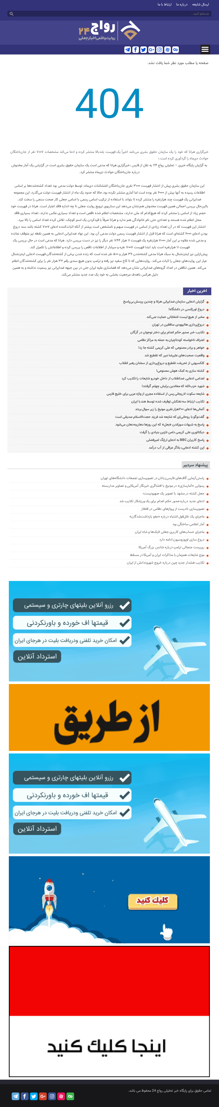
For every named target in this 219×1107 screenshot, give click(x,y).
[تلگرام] (127, 49)
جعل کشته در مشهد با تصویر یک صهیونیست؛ (173, 493)
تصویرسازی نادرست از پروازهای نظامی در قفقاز (172, 509)
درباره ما (182, 4)
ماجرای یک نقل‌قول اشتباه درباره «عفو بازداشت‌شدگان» (166, 516)
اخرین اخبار (197, 291)
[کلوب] (175, 49)
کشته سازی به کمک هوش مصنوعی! (180, 370)
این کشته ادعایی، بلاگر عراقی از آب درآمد (176, 447)
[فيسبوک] (135, 49)
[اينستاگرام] (159, 49)
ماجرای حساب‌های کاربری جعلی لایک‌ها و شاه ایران (169, 532)
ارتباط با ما (165, 4)
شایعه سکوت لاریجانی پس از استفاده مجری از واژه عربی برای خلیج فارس (155, 394)
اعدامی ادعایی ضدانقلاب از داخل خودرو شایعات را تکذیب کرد (163, 378)
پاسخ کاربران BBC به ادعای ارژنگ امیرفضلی (175, 440)
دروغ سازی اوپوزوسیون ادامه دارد (181, 539)
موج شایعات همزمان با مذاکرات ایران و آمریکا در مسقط (167, 555)
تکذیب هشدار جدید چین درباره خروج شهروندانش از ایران (165, 562)
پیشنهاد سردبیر (195, 465)
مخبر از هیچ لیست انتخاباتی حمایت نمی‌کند (175, 317)
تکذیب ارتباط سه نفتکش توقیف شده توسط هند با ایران (167, 401)
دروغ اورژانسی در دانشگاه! (186, 309)
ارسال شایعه (200, 4)
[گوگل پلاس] (151, 49)
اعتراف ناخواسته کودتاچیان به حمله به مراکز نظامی (170, 340)
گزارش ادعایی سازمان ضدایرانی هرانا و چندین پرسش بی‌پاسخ (163, 301)
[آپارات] (167, 49)
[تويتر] (143, 49)
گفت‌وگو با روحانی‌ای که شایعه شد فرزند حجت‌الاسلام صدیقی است (159, 417)
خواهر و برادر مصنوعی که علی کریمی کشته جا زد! (171, 347)
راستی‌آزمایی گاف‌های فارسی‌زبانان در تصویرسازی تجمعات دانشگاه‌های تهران (152, 478)
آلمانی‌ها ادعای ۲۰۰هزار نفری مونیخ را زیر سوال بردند (169, 409)
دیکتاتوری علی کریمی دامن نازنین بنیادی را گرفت (172, 432)
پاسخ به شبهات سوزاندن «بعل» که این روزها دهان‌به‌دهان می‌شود (159, 424)
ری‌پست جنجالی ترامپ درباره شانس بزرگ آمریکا (171, 547)
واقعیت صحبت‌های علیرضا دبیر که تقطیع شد (174, 355)
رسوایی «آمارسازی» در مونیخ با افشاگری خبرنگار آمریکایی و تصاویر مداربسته (153, 485)
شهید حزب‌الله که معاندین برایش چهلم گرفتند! (173, 386)
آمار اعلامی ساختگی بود (188, 524)
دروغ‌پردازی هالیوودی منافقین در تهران (178, 324)
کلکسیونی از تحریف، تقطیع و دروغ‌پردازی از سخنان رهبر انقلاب (161, 363)
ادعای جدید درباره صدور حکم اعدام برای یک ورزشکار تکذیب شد (161, 501)
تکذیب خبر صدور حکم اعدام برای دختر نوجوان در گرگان (167, 332)
